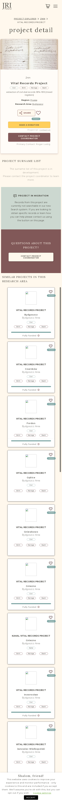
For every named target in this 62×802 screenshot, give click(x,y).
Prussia (33, 100)
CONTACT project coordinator (31, 257)
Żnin (28, 77)
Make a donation (29, 125)
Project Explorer (25, 19)
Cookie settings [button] (42, 793)
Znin (42, 19)
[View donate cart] (48, 6)
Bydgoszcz (37, 104)
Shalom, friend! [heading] (31, 776)
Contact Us (44, 130)
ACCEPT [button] (31, 797)
